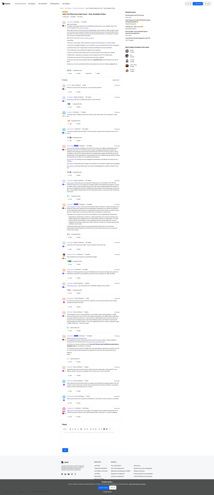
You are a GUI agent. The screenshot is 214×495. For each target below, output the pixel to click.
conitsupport (70, 269)
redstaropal (70, 380)
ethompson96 (71, 396)
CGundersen (70, 129)
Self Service (137, 465)
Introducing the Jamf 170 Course (134, 15)
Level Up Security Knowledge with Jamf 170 (137, 38)
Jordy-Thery (133, 64)
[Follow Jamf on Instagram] (72, 474)
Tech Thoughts (129, 40)
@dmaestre (70, 163)
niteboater (70, 312)
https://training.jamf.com (87, 38)
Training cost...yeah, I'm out (133, 26)
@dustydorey (70, 99)
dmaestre (69, 112)
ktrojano (132, 69)
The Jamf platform (116, 465)
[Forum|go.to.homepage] (6, 4)
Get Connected (42, 3)
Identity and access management (143, 468)
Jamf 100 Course (83, 28)
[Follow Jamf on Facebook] (75, 474)
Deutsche (98, 45)
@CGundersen (71, 166)
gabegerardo (70, 298)
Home (61, 8)
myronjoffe (70, 97)
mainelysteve (70, 408)
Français (87, 45)
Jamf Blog (97, 473)
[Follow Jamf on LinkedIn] (65, 474)
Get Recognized (54, 3)
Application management (118, 473)
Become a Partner (99, 479)
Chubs (132, 50)
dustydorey (70, 22)
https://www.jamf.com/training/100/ (95, 341)
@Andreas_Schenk (72, 285)
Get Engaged (66, 3)
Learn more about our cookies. (137, 484)
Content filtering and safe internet (143, 476)
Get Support (31, 3)
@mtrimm (69, 148)
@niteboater (83, 338)
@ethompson (70, 410)
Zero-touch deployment (117, 468)
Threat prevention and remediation (143, 473)
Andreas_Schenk (71, 254)
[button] (198, 3)
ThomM (132, 60)
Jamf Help (97, 465)
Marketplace (97, 476)
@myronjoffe (70, 159)
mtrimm (69, 85)
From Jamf (128, 17)
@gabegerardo (74, 338)
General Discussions (20, 3)
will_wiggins (70, 283)
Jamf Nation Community (101, 471)
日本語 (111, 45)
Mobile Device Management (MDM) (120, 471)
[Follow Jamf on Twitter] (62, 474)
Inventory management (117, 476)
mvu (131, 55)
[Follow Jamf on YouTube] (68, 474)
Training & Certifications (100, 468)
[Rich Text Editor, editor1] (91, 439)
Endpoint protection (139, 471)
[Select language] (190, 3)
